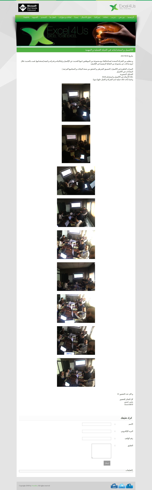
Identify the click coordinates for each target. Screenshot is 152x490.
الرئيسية (131, 17)
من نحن (121, 17)
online (105, 17)
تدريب (113, 17)
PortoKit (34, 486)
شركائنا (97, 17)
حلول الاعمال (86, 17)
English (26, 17)
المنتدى (44, 17)
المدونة (35, 17)
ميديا (76, 17)
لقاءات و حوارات (65, 17)
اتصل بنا (53, 17)
